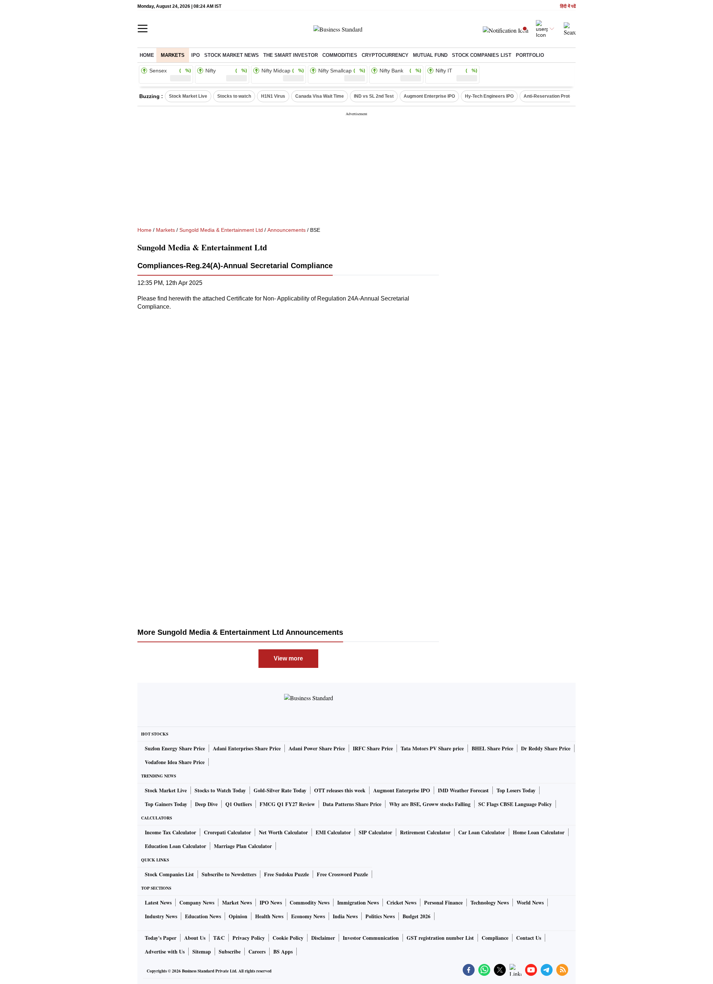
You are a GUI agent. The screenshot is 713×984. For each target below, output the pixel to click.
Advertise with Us (165, 951)
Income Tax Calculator (170, 832)
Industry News (161, 916)
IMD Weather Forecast (463, 790)
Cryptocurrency (385, 55)
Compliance (495, 938)
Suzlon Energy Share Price (175, 748)
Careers (257, 951)
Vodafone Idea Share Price (175, 762)
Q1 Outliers (238, 804)
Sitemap (201, 951)
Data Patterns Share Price (352, 804)
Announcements (286, 230)
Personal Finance (443, 902)
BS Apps (283, 951)
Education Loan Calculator (175, 846)
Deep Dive (206, 804)
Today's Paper (160, 938)
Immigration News (358, 902)
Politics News (380, 916)
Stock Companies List (169, 874)
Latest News (158, 902)
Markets (173, 55)
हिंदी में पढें (568, 6)
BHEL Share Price (492, 748)
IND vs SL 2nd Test (374, 96)
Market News (237, 902)
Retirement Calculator (425, 832)
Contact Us (528, 938)
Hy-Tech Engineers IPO (489, 96)
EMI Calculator (333, 832)
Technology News (490, 902)
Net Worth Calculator (283, 832)
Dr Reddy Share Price (545, 748)
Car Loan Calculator (481, 832)
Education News (203, 916)
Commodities (339, 55)
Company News (196, 902)
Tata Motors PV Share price (432, 748)
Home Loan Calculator (538, 832)
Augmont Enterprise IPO (429, 96)
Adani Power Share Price (317, 748)
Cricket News (401, 902)
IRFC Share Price (373, 748)
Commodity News (309, 902)
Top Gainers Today (166, 804)
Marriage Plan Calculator (243, 846)
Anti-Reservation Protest (550, 96)
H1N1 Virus (273, 96)
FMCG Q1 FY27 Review (287, 804)
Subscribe (230, 951)
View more (288, 658)
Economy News (308, 916)
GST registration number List (440, 938)
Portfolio (530, 55)
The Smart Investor (290, 55)
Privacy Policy (248, 938)
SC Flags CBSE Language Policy (515, 804)
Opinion (238, 916)
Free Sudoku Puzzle (286, 874)
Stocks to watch (234, 96)
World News (530, 902)
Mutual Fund (430, 55)
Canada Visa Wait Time (319, 96)
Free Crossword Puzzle (342, 874)
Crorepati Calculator (227, 832)
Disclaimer (323, 938)
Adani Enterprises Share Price (247, 748)
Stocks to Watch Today (220, 790)
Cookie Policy (288, 938)
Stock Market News (231, 55)
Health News (269, 916)
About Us (194, 938)
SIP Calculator (375, 832)
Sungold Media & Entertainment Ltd (221, 230)
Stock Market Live (188, 96)
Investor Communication (371, 938)
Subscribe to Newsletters (229, 874)
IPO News (271, 902)
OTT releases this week (339, 790)
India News (345, 916)
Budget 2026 (416, 916)
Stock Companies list (481, 55)
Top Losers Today (516, 790)
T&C (219, 938)
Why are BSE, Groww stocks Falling (430, 804)
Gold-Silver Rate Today (280, 790)
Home (147, 55)
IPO (195, 55)
